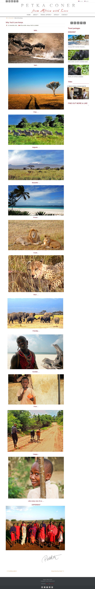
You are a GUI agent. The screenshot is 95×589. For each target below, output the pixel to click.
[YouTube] (12, 1)
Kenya (28, 25)
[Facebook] (7, 1)
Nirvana (47, 583)
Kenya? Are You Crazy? (57, 571)
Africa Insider (11, 18)
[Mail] (15, 1)
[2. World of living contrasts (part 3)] (78, 93)
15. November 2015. (12, 25)
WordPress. (52, 583)
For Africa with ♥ (12, 571)
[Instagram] (9, 1)
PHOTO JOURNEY (34, 25)
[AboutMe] (17, 1)
